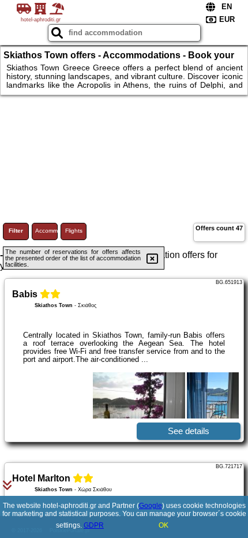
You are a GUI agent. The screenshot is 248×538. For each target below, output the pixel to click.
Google (150, 506)
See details (188, 431)
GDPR (94, 525)
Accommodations (46, 230)
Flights (73, 230)
